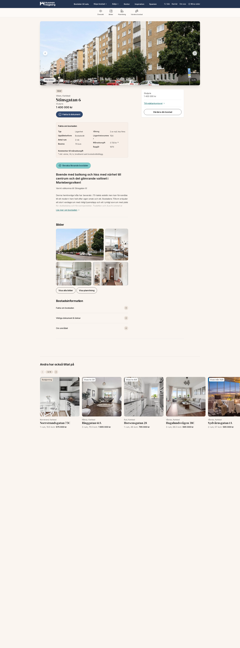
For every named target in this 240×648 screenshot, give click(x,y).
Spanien (153, 4)
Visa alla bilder (65, 290)
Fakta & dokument (71, 114)
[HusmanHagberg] (47, 4)
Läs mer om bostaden (66, 210)
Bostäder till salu (81, 4)
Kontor (127, 4)
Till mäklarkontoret (153, 103)
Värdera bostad (137, 14)
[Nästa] (56, 372)
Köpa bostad (99, 4)
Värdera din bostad (162, 112)
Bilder (111, 14)
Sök (168, 4)
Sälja (114, 4)
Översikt (100, 14)
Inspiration (139, 4)
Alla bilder (49, 80)
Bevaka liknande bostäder (75, 165)
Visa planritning (86, 290)
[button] (92, 257)
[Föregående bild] (45, 53)
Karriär (175, 4)
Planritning (122, 14)
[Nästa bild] (194, 53)
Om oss (183, 4)
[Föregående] (42, 372)
